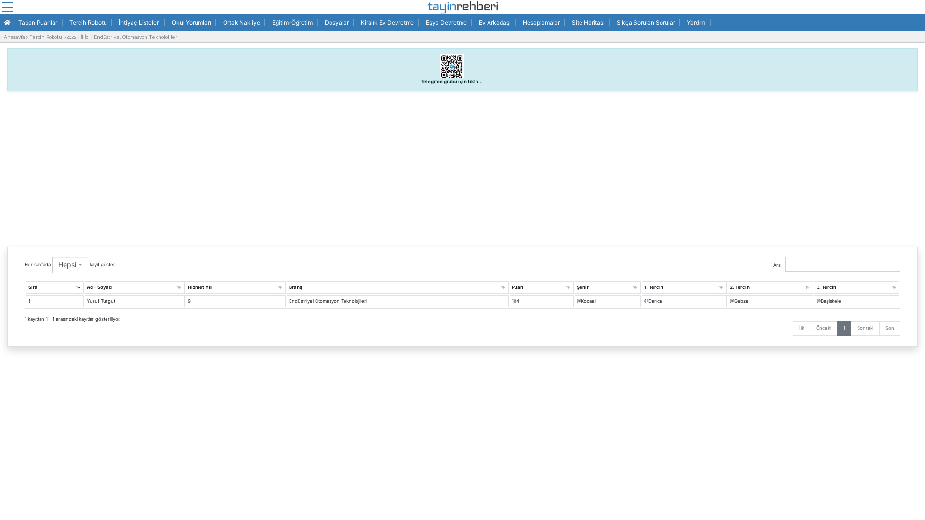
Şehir (583, 287)
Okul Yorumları (191, 22)
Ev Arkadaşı (495, 22)
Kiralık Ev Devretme (387, 22)
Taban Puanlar (37, 22)
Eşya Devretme (446, 22)
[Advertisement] (462, 166)
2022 (71, 36)
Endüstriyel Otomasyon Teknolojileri (136, 36)
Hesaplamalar (541, 22)
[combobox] (70, 265)
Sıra (33, 287)
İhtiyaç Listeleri (139, 22)
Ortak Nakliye (241, 22)
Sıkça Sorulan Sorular (646, 22)
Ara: (777, 265)
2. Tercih (740, 287)
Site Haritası (588, 22)
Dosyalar (337, 22)
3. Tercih (826, 287)
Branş (295, 287)
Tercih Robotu (88, 22)
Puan (517, 287)
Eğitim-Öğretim (292, 22)
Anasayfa (14, 36)
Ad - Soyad (99, 287)
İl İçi (85, 36)
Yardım (696, 22)
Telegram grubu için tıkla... (452, 81)
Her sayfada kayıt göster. (70, 264)
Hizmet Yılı (200, 287)
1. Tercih (653, 287)
